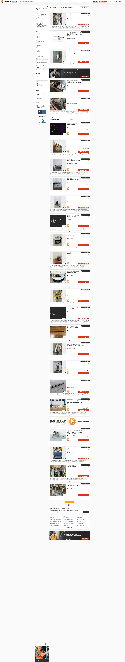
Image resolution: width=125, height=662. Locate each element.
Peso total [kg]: (38, 67)
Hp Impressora (66, 517)
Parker (38, 50)
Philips (38, 51)
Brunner (39, 45)
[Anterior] (50, 19)
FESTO (38, 35)
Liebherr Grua (66, 525)
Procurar (96, 1)
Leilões (38, 99)
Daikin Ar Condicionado (54, 525)
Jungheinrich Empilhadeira (68, 521)
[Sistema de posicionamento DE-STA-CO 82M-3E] (58, 104)
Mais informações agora (83, 421)
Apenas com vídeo (40, 105)
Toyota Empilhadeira (80, 525)
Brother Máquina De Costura (55, 521)
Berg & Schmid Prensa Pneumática (56, 519)
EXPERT (38, 36)
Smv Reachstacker (80, 521)
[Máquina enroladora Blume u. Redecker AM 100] (58, 490)
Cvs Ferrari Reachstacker (54, 523)
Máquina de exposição (41, 93)
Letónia (40, 86)
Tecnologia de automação (42, 8)
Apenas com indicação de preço (42, 62)
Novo (38, 91)
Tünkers (39, 38)
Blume (38, 37)
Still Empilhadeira (80, 523)
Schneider (39, 40)
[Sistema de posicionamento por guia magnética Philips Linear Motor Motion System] (58, 86)
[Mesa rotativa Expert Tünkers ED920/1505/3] (58, 184)
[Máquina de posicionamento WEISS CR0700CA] (58, 240)
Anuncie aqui (42, 644)
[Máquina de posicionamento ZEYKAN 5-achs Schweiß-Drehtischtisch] (58, 296)
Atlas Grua (52, 517)
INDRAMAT (39, 49)
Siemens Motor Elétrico (81, 519)
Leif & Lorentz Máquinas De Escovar (70, 523)
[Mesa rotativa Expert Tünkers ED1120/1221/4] (58, 165)
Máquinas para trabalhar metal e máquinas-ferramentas (42, 19)
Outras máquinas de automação (41, 16)
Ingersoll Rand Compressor (68, 519)
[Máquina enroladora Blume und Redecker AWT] (58, 471)
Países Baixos (41, 83)
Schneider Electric (40, 41)
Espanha (40, 84)
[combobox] (42, 80)
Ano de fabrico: (38, 63)
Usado (38, 94)
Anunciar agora (85, 76)
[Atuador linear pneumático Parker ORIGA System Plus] (58, 332)
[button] (123, 1)
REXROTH (39, 52)
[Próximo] (88, 117)
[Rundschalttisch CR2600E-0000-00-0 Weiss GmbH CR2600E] (58, 277)
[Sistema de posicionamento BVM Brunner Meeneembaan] (58, 453)
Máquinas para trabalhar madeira (41, 24)
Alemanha (40, 81)
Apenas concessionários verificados (41, 107)
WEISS (38, 42)
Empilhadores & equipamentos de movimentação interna (42, 26)
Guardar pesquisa (69, 501)
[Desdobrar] (69, 29)
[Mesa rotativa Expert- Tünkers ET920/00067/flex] (58, 146)
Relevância (85, 7)
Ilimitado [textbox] (38, 79)
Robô (40, 13)
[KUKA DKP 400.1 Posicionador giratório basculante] (58, 202)
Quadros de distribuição (43, 14)
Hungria (40, 85)
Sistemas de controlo (42, 11)
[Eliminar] (59, 9)
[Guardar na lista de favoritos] (88, 15)
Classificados (39, 98)
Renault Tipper (79, 517)
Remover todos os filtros (78, 9)
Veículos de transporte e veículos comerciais (42, 22)
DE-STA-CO (39, 46)
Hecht (38, 47)
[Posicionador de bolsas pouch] (58, 19)
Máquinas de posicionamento (43, 10)
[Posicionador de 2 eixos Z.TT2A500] (58, 258)
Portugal (39, 76)
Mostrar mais (70, 527)
